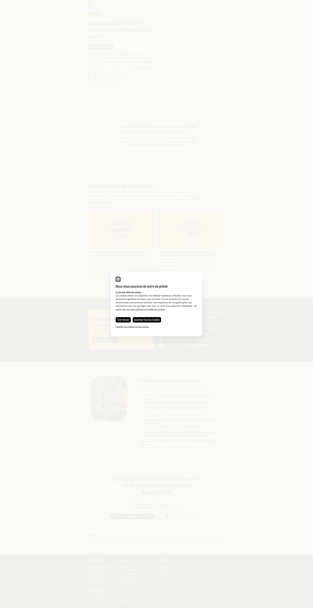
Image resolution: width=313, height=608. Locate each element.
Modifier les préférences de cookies (132, 327)
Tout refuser (123, 320)
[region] (156, 304)
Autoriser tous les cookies (147, 320)
